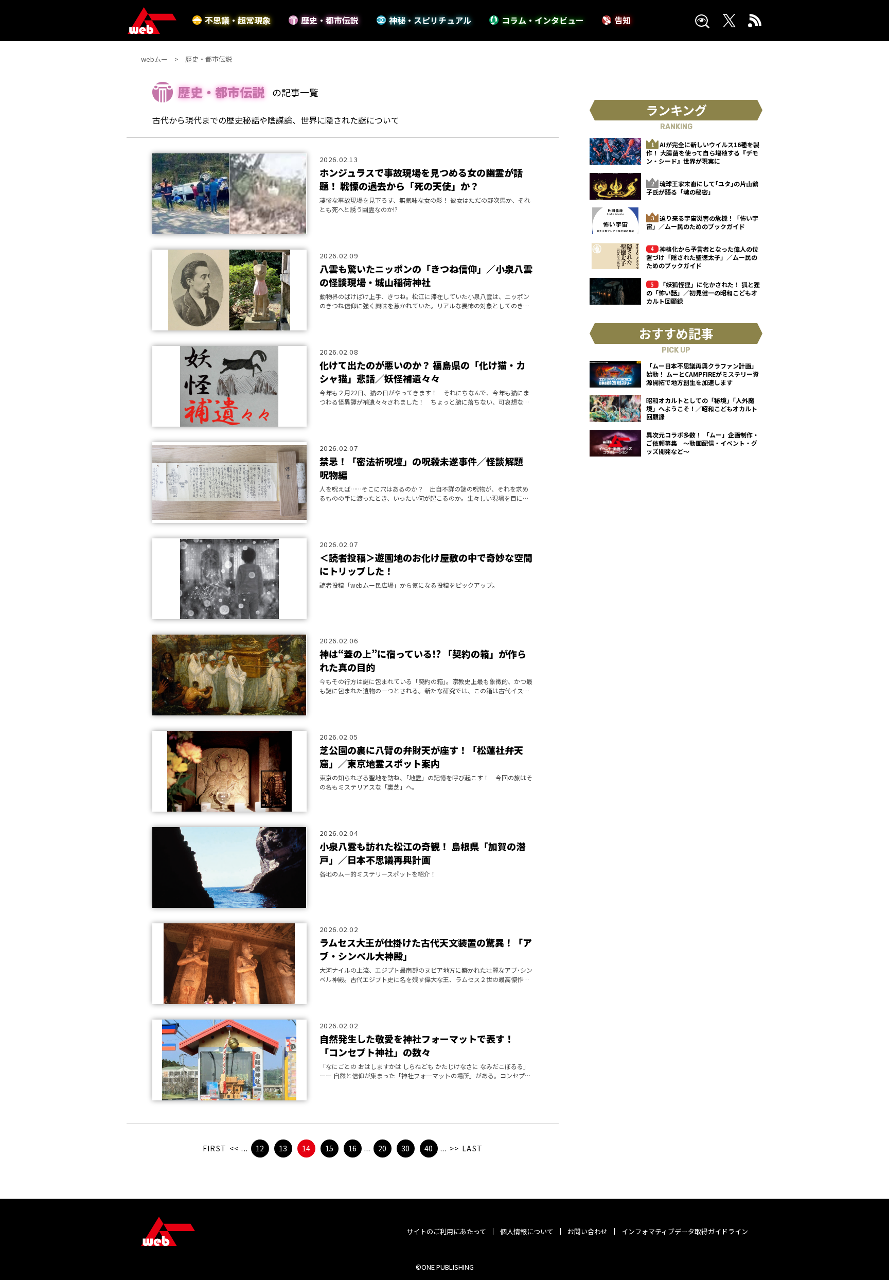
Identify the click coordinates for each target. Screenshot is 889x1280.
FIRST (215, 1148)
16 (352, 1148)
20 (382, 1148)
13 (283, 1148)
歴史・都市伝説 (330, 20)
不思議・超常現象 (238, 20)
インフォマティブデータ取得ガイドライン (684, 1231)
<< (234, 1148)
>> (454, 1148)
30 (405, 1148)
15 (329, 1148)
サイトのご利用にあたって (446, 1231)
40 (428, 1148)
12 (260, 1148)
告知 (622, 20)
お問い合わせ (587, 1231)
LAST (472, 1148)
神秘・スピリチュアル (430, 20)
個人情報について (527, 1231)
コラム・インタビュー (543, 20)
